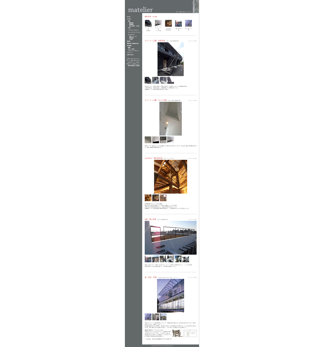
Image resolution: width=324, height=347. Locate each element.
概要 (129, 47)
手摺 (129, 28)
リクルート (129, 52)
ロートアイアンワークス (134, 32)
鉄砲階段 (131, 24)
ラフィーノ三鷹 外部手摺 (148, 29)
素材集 (128, 41)
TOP (177, 11)
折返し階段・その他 (134, 26)
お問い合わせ (182, 11)
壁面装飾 (131, 37)
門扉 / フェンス (133, 36)
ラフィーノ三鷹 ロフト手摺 (158, 29)
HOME (128, 16)
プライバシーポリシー (133, 50)
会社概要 (129, 45)
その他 (130, 39)
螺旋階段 (131, 23)
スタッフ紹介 (131, 49)
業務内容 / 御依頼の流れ (133, 43)
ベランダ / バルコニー (133, 30)
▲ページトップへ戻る (192, 100)
